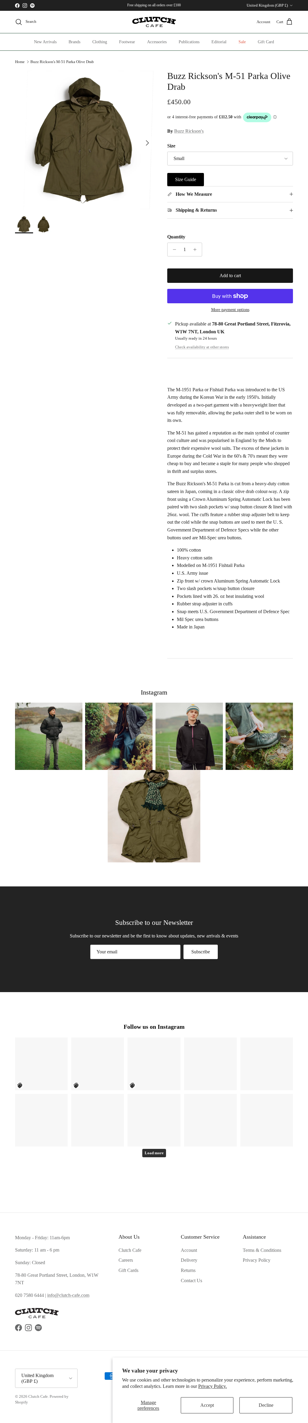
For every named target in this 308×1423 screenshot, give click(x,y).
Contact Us (191, 1280)
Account (189, 1250)
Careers (126, 1260)
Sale (242, 42)
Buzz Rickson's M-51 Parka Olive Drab (62, 61)
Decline (266, 1405)
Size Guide (185, 179)
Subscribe (200, 951)
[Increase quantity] (196, 249)
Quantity (176, 236)
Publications (189, 42)
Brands (74, 42)
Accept (207, 1405)
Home (20, 61)
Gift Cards (128, 1270)
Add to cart (230, 275)
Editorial (218, 42)
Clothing (99, 42)
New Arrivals (45, 42)
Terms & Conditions (262, 1250)
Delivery (189, 1260)
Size (171, 145)
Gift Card (266, 42)
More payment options (230, 309)
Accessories (157, 42)
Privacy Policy (256, 1260)
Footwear (127, 42)
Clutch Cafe (130, 1250)
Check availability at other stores (202, 347)
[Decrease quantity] (173, 249)
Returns (188, 1270)
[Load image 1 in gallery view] (84, 140)
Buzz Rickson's (189, 131)
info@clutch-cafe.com (68, 1295)
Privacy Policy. (212, 1386)
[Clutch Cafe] (154, 22)
